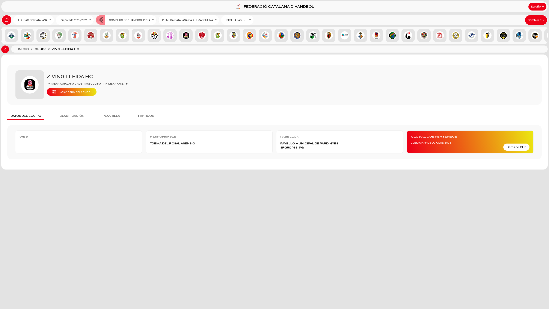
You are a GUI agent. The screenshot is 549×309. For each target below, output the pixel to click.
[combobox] (33, 20)
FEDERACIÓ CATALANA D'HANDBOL (279, 6)
